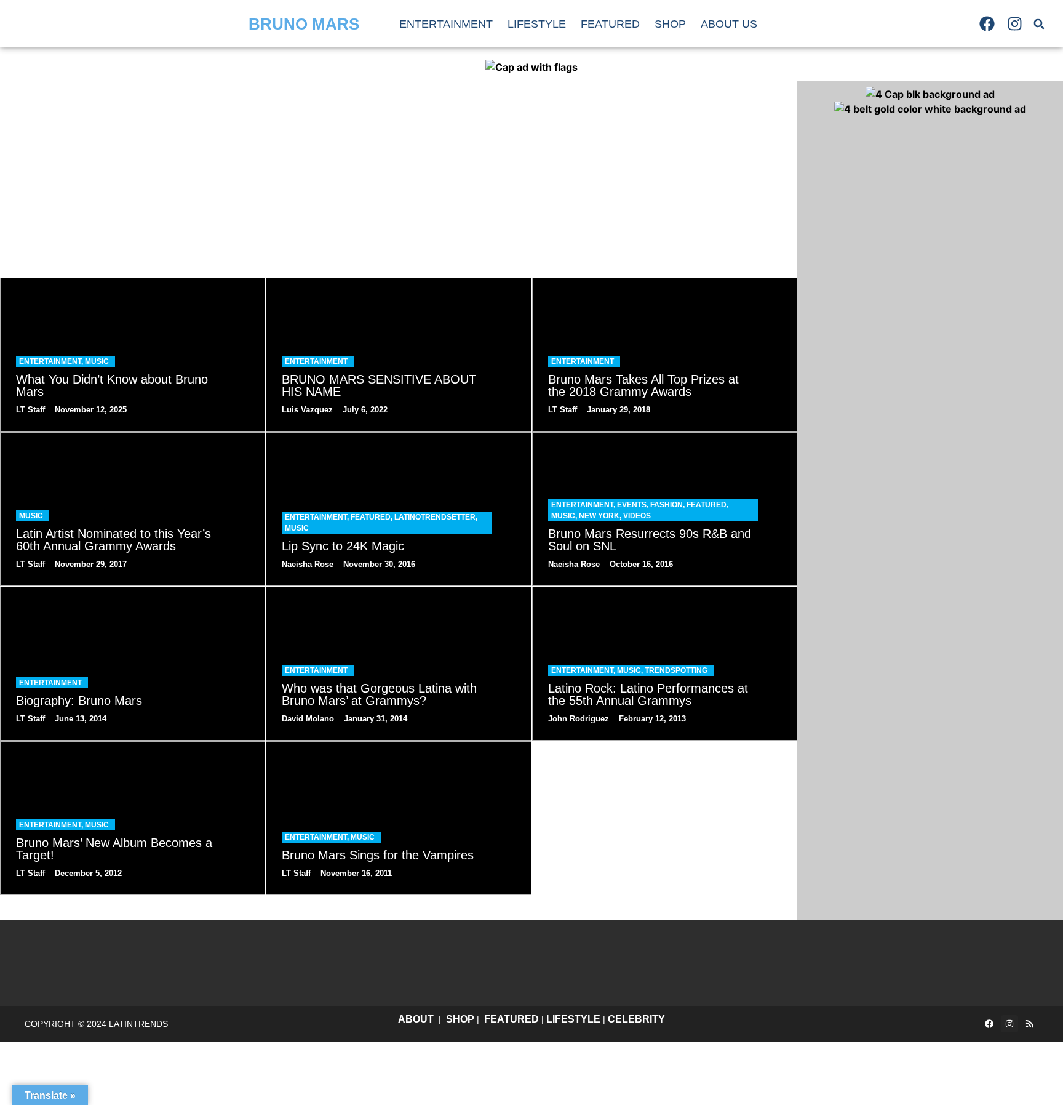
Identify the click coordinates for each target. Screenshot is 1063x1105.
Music (97, 361)
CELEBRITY (636, 1019)
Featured (610, 24)
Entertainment (446, 24)
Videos (637, 516)
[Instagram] (1015, 24)
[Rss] (1029, 1023)
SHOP (460, 1019)
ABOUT (416, 1019)
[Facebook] (986, 24)
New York (599, 516)
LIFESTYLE (573, 1019)
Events (632, 504)
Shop (670, 24)
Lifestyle (537, 24)
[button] (1039, 24)
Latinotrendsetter (435, 517)
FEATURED (511, 1019)
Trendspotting (676, 670)
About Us (729, 24)
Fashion (666, 504)
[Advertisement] (399, 173)
